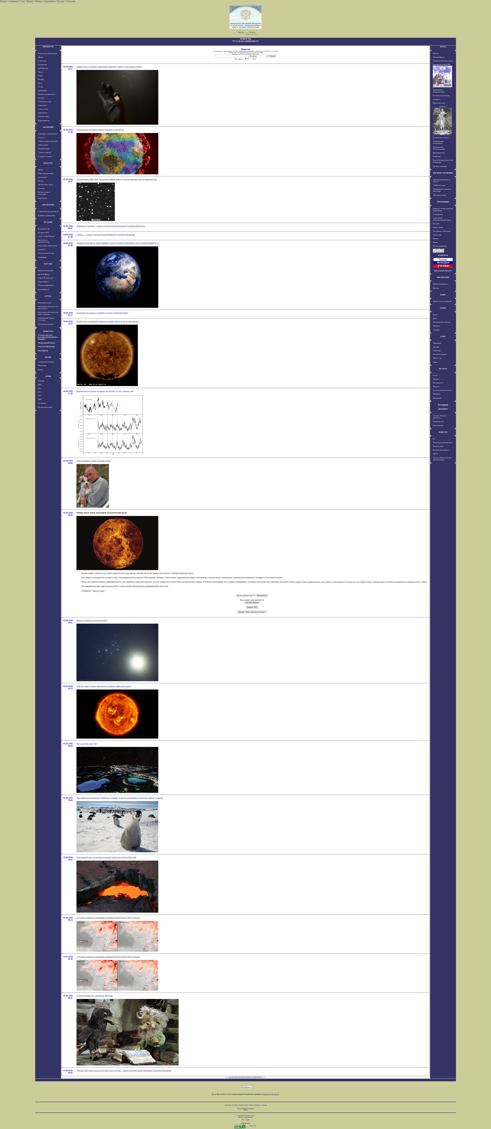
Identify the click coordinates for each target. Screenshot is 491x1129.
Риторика (41, 188)
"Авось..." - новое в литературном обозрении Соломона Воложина (105, 234)
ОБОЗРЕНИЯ (48, 127)
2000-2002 (443, 107)
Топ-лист (60, 1)
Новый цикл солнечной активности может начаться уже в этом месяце (107, 321)
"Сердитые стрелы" (45, 156)
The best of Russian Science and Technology (442, 459)
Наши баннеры (438, 425)
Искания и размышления (46, 94)
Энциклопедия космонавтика (438, 142)
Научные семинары (440, 166)
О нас (22, 1)
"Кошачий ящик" (44, 149)
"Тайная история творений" (48, 141)
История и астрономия (441, 96)
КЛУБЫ (48, 296)
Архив (246, 1105)
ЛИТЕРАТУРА (48, 47)
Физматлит (437, 156)
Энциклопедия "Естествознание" (439, 148)
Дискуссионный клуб (45, 270)
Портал (3, 1)
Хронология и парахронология (44, 241)
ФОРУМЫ (48, 264)
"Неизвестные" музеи (45, 185)
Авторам (436, 347)
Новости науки (438, 446)
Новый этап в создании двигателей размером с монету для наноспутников (109, 67)
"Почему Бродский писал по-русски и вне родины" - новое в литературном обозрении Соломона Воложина (123, 1070)
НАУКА (443, 47)
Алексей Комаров (248, 1117)
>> (264, 1077)
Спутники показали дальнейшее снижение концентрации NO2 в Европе (108, 918)
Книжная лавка (43, 116)
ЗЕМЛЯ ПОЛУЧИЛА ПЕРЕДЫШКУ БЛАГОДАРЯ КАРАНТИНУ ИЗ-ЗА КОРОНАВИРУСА (117, 243)
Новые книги (42, 105)
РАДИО (443, 295)
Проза (40, 83)
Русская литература (440, 246)
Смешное (436, 330)
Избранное (437, 394)
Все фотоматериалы (45, 407)
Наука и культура (439, 103)
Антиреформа (438, 214)
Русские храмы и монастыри (44, 193)
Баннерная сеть (438, 421)
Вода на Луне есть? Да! (86, 744)
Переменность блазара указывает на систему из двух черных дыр (104, 391)
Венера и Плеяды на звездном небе (91, 620)
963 (236, 1077)
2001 (39, 392)
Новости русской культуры (47, 53)
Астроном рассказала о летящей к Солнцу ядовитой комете (102, 313)
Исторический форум (45, 285)
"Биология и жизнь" (440, 195)
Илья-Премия (43, 351)
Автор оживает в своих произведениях (93, 461)
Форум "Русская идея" (46, 278)
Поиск (435, 375)
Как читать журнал (440, 354)
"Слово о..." (42, 137)
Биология (436, 224)
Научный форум (43, 274)
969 (257, 1077)
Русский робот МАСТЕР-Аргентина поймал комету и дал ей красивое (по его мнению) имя (116, 179)
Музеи (435, 315)
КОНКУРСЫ (48, 331)
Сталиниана (42, 257)
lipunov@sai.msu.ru (271, 1094)
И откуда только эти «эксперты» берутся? (94, 996)
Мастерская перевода (45, 324)
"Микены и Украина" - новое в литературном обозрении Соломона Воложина (110, 226)
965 (243, 1077)
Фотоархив (42, 403)
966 (247, 1077)
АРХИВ (48, 376)
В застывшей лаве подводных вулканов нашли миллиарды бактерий (106, 857)
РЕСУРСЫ (443, 369)
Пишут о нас (437, 358)
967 (250, 1077)
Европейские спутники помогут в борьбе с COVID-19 (100, 130)
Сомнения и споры (44, 102)
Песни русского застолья (442, 322)
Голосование (50, 1)
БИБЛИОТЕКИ (443, 277)
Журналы (436, 386)
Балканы (41, 79)
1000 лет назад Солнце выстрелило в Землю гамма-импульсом (103, 686)
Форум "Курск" (43, 282)
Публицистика (43, 68)
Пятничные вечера (44, 303)
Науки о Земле (438, 227)
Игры (435, 318)
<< (227, 1077)
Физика (435, 239)
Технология (437, 235)
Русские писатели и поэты (442, 390)
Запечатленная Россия (46, 253)
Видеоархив (42, 198)
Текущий (41, 381)
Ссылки (251, 1105)
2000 (39, 396)
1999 (39, 399)
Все (434, 439)
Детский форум (43, 289)
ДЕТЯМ (48, 357)
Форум (40, 370)
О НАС (443, 336)
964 (240, 1077)
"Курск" (40, 72)
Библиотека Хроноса (440, 284)
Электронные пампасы (46, 362)
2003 (39, 385)
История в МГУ (43, 232)
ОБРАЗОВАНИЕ (443, 202)
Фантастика (42, 365)
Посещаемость (438, 383)
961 (230, 1077)
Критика (41, 98)
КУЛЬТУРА (48, 163)
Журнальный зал (44, 120)
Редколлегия (437, 343)
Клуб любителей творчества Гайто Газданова (48, 313)
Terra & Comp (98, 591)
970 (261, 1077)
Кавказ (40, 76)
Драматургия (42, 90)
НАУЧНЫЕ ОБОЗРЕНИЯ (443, 173)
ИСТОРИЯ (48, 222)
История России (43, 229)
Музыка (41, 181)
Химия (435, 242)
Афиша (40, 57)
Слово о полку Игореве (46, 236)
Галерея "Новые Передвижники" (245, 1108)
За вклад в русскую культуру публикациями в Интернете (48, 337)
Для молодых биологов (443, 271)
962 (233, 1077)
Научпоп (436, 288)
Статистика (257, 1105)
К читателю (42, 61)
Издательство (43, 113)
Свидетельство (242, 51)
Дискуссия (70, 1)
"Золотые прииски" (45, 152)
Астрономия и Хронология (47, 246)
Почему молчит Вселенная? (443, 61)
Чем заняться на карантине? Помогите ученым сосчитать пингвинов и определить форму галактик (119, 798)
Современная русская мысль (48, 211)
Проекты (436, 379)
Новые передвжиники (45, 173)
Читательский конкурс (46, 346)
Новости (39, 1)
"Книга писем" (43, 145)
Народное (436, 326)
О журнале (436, 351)
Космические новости (441, 137)
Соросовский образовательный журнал (442, 219)
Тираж (435, 362)
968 (254, 1077)
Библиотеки (437, 398)
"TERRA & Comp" (439, 185)
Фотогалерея (42, 177)
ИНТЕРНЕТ (443, 409)
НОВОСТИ (443, 432)
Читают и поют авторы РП (442, 301)
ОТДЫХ (443, 308)
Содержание (13, 1)
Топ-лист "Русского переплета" (440, 417)
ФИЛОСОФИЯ (48, 205)
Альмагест (41, 249)
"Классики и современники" (48, 134)
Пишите (30, 1)
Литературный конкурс (46, 343)
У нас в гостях (43, 109)
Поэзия (40, 87)
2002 (39, 388)
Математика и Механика (442, 231)
